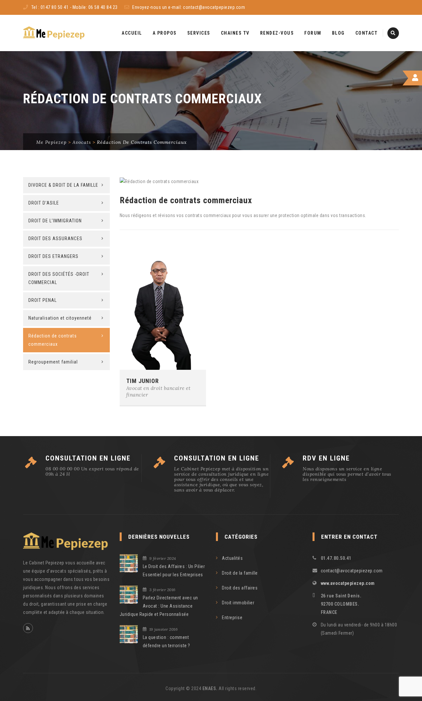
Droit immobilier (238, 602)
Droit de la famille (240, 573)
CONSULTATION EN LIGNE (88, 458)
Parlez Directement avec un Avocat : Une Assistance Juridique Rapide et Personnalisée (159, 606)
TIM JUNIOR (142, 380)
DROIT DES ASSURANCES (55, 238)
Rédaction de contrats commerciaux (52, 340)
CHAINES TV (235, 33)
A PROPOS (165, 33)
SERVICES (198, 33)
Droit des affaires (239, 587)
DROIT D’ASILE (43, 203)
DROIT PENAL (42, 300)
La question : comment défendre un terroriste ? (166, 641)
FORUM (312, 33)
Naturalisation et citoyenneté (60, 318)
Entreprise (232, 617)
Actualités (232, 558)
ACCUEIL (132, 33)
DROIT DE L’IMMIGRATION (55, 220)
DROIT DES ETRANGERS (53, 256)
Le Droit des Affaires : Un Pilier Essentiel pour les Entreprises (174, 570)
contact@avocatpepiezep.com (214, 7)
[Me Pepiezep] (54, 33)
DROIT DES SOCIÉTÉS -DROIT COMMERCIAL (58, 278)
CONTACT (366, 33)
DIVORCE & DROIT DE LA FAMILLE (63, 185)
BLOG (338, 33)
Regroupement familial (53, 362)
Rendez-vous (277, 33)
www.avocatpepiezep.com (348, 583)
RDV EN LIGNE (326, 458)
